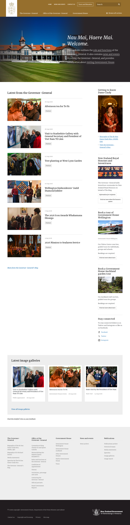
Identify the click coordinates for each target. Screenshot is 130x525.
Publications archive (111, 444)
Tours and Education (85, 4)
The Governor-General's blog (15, 467)
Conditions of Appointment (36, 465)
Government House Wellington (62, 445)
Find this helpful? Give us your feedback (21, 419)
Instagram (104, 340)
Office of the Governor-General (55, 13)
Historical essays (109, 447)
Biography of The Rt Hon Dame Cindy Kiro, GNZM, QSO (109, 139)
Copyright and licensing (25, 517)
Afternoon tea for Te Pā (57, 106)
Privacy (38, 517)
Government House (80, 13)
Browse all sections (115, 13)
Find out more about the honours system (110, 200)
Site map (46, 517)
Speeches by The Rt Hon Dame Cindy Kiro (15, 461)
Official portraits (37, 482)
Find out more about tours (107, 258)
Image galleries (109, 456)
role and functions (102, 50)
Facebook (104, 332)
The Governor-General (29, 13)
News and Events (59, 4)
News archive (84, 444)
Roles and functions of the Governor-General (39, 460)
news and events (111, 54)
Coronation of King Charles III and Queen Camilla (39, 447)
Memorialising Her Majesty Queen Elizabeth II (38, 454)
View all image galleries (20, 409)
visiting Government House (100, 62)
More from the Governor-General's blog (22, 268)
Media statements (13, 457)
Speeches (107, 453)
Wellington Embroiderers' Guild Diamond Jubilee (62, 189)
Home (50, 4)
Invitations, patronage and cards (39, 473)
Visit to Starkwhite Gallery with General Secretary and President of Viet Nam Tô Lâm (63, 136)
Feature (48, 111)
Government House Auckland (62, 450)
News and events (86, 438)
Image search (108, 459)
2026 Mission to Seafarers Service (62, 242)
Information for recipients (107, 194)
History (34, 470)
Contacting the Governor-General (38, 479)
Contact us (71, 4)
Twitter (103, 336)
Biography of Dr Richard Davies (15, 453)
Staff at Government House (62, 460)
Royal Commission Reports (38, 487)
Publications (109, 438)
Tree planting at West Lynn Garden (63, 160)
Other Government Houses (62, 455)
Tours (58, 464)
